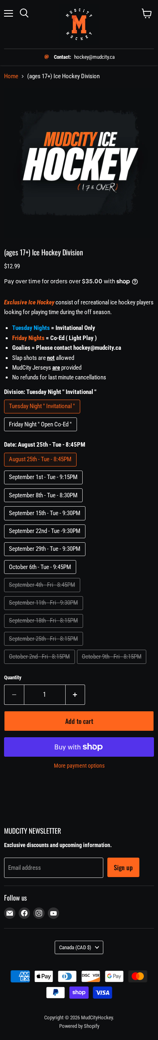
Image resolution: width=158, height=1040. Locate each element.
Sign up (123, 867)
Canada (75, 947)
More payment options (79, 765)
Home (11, 76)
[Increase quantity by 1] (75, 695)
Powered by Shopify (79, 1026)
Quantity (12, 677)
